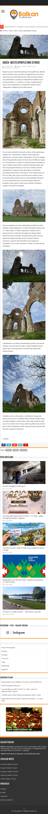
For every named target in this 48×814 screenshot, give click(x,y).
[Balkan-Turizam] (24, 14)
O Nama (3, 789)
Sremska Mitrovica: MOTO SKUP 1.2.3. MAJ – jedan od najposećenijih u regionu (23, 517)
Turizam (23, 66)
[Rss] (24, 808)
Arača (9, 450)
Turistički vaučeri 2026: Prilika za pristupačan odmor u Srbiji (21, 695)
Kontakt (2, 792)
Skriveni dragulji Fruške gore (14, 486)
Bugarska (4, 669)
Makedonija (5, 666)
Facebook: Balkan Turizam (9, 764)
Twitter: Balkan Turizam (8, 779)
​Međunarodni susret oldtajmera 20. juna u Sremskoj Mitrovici (21, 682)
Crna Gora (4, 658)
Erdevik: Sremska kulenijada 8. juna (19, 730)
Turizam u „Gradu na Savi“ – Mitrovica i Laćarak (22, 612)
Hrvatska (4, 651)
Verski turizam (31, 66)
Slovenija (4, 655)
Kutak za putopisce (6, 800)
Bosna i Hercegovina (8, 647)
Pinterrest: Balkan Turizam (9, 775)
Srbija (10, 31)
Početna (4, 31)
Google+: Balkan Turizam (8, 768)
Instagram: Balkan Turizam (9, 771)
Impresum (3, 796)
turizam (23, 450)
